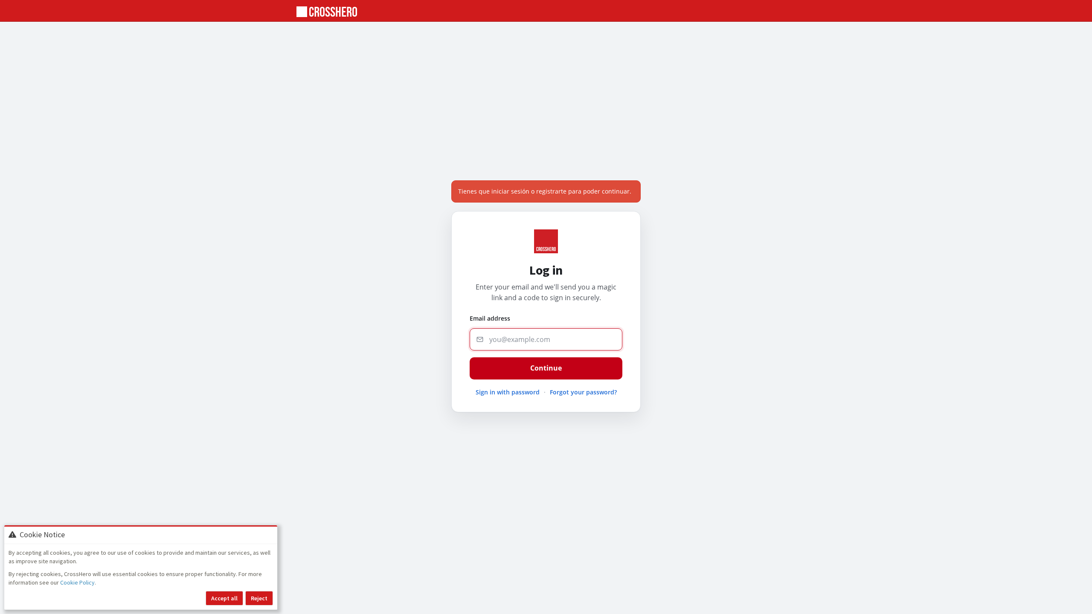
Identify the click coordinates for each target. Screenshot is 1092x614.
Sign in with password (508, 392)
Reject (259, 598)
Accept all (224, 598)
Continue (546, 368)
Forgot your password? (583, 392)
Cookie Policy (77, 582)
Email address (490, 318)
